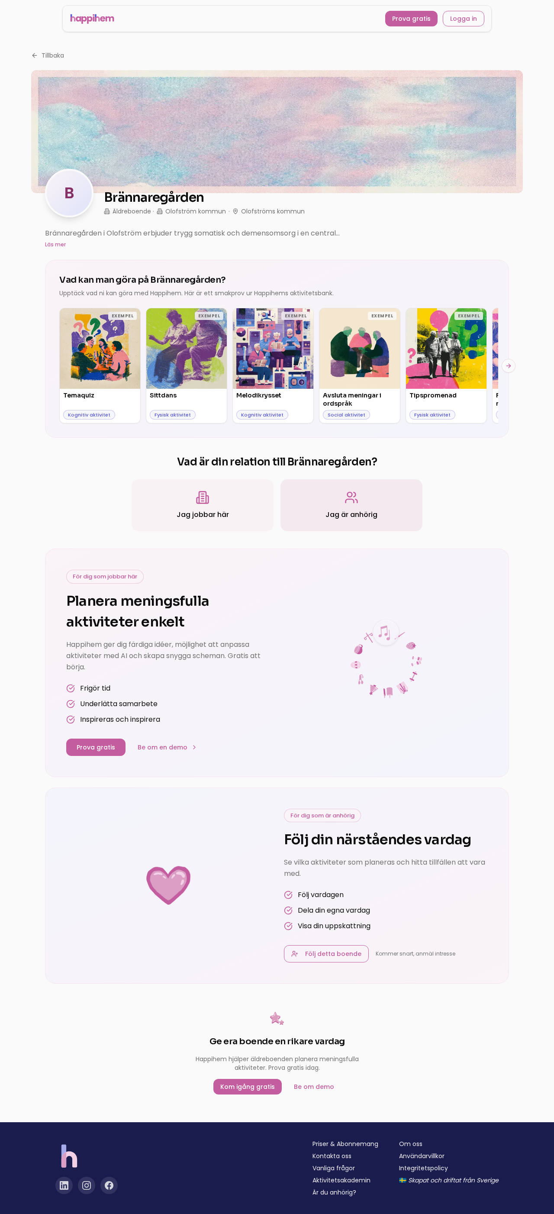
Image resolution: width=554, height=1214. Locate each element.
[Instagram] (86, 1185)
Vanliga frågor (333, 1168)
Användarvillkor (421, 1156)
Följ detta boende (333, 953)
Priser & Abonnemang (345, 1144)
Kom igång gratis (247, 1086)
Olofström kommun (195, 211)
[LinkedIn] (64, 1185)
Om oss (410, 1144)
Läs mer (55, 244)
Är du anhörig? (334, 1192)
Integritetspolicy (423, 1168)
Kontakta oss (331, 1156)
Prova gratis (411, 18)
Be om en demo (162, 747)
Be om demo (314, 1086)
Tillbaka (53, 55)
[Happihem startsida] (92, 19)
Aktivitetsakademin (341, 1180)
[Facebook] (109, 1185)
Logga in (463, 18)
